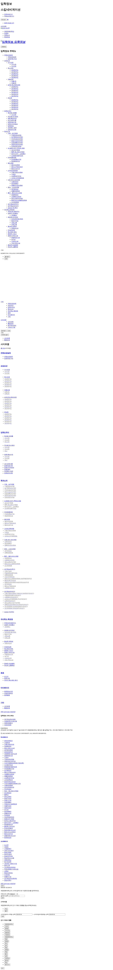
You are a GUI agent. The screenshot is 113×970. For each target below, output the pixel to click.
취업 (6, 939)
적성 (6, 962)
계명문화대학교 (9, 31)
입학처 (6, 33)
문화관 (6, 941)
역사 (6, 943)
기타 (2, 703)
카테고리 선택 (5, 894)
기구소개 (7, 930)
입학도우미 (5, 432)
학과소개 (4, 480)
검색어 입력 (4, 896)
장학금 (6, 928)
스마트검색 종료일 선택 (41, 914)
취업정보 (7, 37)
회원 (2, 673)
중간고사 (7, 964)
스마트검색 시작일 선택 (8, 914)
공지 (6, 945)
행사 (6, 954)
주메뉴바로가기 (9, 16)
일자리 (6, 960)
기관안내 (7, 935)
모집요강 (4, 366)
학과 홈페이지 (4, 737)
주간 (6, 909)
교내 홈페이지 (4, 841)
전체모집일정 (6, 353)
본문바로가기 (8, 14)
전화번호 (7, 932)
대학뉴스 (7, 35)
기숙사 (6, 926)
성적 (6, 956)
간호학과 (7, 958)
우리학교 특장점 (7, 619)
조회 (2, 916)
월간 (6, 911)
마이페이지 (5, 688)
